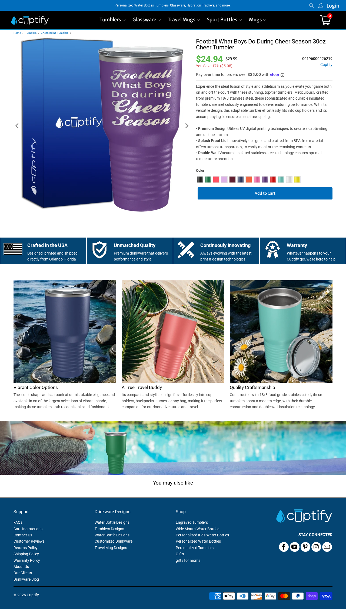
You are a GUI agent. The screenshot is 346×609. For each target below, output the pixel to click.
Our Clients (23, 573)
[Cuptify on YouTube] (295, 547)
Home (17, 32)
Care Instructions (28, 529)
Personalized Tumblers (195, 548)
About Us (21, 566)
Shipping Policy (26, 554)
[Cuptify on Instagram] (316, 547)
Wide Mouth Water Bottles (197, 529)
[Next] (186, 126)
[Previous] (17, 126)
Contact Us (23, 535)
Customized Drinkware (113, 541)
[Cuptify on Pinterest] (305, 547)
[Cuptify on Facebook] (284, 547)
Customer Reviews (29, 541)
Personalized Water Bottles (198, 541)
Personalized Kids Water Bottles (202, 535)
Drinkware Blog (26, 579)
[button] (112, 20)
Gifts (180, 554)
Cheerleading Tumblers (54, 32)
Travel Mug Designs (111, 548)
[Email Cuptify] (327, 547)
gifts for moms (188, 560)
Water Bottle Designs (112, 522)
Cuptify (326, 64)
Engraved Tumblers (192, 522)
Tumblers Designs (109, 529)
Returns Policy (26, 548)
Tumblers (30, 32)
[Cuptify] (30, 20)
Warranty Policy (27, 560)
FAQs (18, 522)
